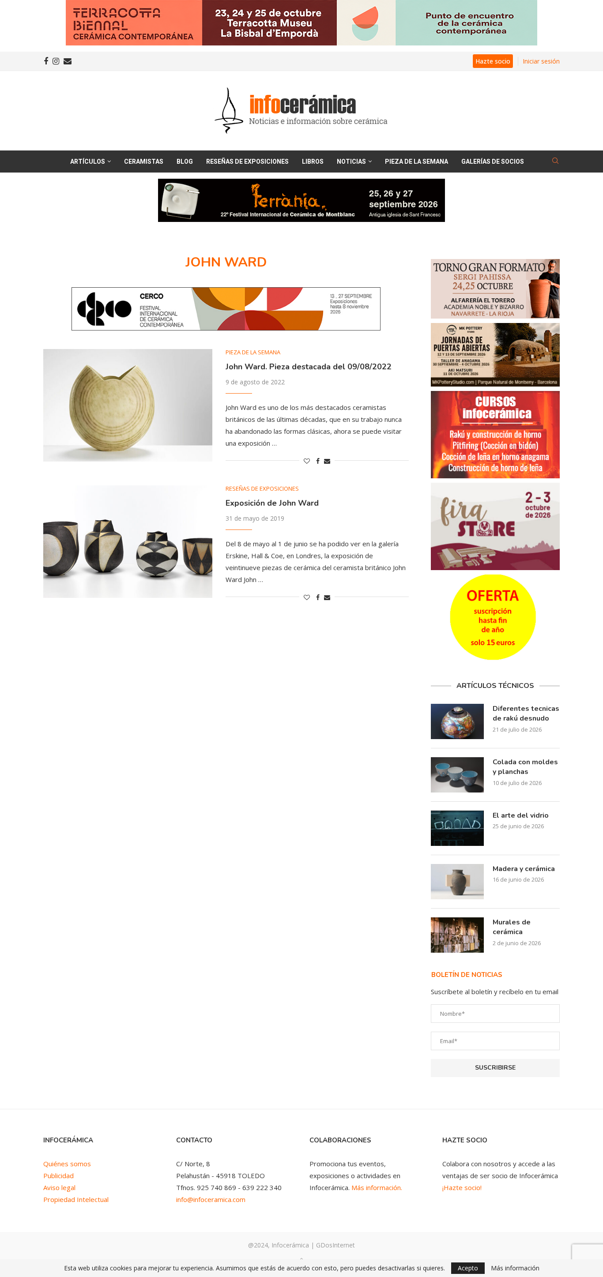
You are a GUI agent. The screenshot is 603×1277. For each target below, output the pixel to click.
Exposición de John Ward (272, 503)
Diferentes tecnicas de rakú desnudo (526, 713)
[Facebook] (46, 61)
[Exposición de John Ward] (127, 541)
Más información (515, 1268)
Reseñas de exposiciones (247, 161)
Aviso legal (59, 1187)
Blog (185, 161)
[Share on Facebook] (318, 461)
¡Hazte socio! (462, 1187)
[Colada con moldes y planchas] (457, 774)
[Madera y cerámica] (457, 881)
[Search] (555, 162)
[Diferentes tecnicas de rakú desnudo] (457, 721)
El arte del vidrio (521, 815)
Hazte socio (492, 61)
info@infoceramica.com (210, 1199)
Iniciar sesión (541, 61)
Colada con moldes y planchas (525, 767)
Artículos (87, 161)
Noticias (351, 161)
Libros (313, 161)
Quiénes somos (67, 1163)
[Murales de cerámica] (457, 935)
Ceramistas (143, 161)
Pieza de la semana (416, 161)
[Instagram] (56, 61)
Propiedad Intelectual (76, 1199)
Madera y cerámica (524, 869)
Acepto (468, 1268)
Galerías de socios (492, 161)
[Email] (67, 61)
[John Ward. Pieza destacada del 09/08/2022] (127, 405)
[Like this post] (307, 461)
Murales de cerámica (512, 927)
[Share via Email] (327, 461)
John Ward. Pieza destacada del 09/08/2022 (309, 366)
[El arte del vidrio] (457, 828)
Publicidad (58, 1175)
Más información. (376, 1187)
